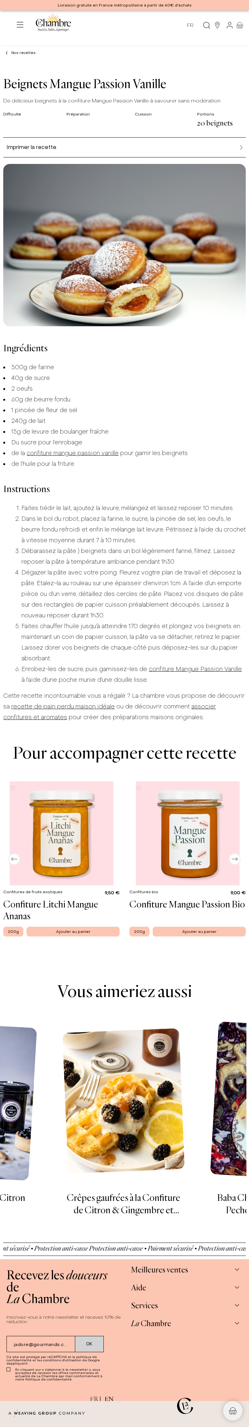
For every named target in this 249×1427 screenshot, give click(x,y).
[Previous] (14, 859)
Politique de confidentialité (48, 1379)
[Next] (235, 859)
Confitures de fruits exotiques (33, 892)
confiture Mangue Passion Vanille (195, 669)
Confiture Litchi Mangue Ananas (50, 910)
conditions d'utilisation (62, 1360)
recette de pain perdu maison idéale (63, 706)
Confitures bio (144, 892)
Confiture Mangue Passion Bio (187, 904)
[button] (12, 788)
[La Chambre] (53, 25)
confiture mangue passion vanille (73, 453)
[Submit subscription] (89, 1344)
